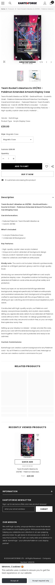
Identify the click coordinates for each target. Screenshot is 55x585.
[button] (46, 62)
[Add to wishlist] (46, 166)
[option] (27, 38)
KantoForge (13, 118)
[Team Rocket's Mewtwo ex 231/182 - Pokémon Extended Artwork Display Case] (27, 445)
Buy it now (27, 174)
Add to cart (22, 166)
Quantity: (5, 153)
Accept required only (40, 581)
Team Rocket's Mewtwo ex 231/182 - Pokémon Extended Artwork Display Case (27, 470)
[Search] (10, 3)
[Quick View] (38, 440)
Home (3, 9)
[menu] (2, 3)
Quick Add (27, 462)
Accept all (14, 581)
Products (11, 9)
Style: (9, 134)
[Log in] (44, 3)
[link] (14, 411)
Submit (44, 509)
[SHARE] (52, 166)
